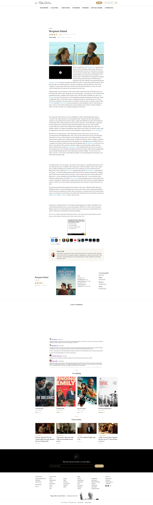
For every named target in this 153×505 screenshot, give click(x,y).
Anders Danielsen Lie (71, 147)
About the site (108, 478)
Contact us (107, 480)
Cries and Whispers (97, 130)
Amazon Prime (52, 480)
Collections (54, 7)
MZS (78, 483)
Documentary (52, 483)
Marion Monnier (90, 170)
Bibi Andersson (54, 195)
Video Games (94, 480)
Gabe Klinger (80, 286)
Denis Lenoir (69, 170)
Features (93, 483)
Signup (99, 2)
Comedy (51, 481)
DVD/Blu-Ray (94, 478)
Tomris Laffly (52, 37)
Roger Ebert (94, 486)
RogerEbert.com (83, 255)
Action (50, 478)
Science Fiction (66, 483)
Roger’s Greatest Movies (40, 478)
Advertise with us (109, 481)
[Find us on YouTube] (108, 485)
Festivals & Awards (96, 7)
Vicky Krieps (63, 103)
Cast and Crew (38, 481)
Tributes (79, 488)
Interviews (85, 7)
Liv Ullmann (63, 195)
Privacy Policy (88, 502)
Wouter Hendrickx (81, 284)
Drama (60, 34)
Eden (101, 75)
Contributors (109, 7)
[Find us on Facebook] (106, 485)
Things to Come (53, 82)
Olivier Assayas (74, 178)
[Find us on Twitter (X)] (110, 485)
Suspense (65, 485)
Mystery (65, 478)
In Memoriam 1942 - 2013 (72, 495)
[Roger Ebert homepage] (43, 2)
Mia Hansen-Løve (90, 67)
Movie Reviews (44, 7)
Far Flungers (80, 485)
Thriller (64, 486)
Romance (65, 481)
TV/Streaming (76, 7)
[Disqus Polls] (76, 322)
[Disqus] (76, 352)
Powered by (52, 244)
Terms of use (80, 502)
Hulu (50, 488)
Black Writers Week (96, 481)
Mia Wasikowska (90, 143)
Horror (50, 486)
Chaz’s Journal (80, 480)
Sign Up (37, 486)
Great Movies (66, 7)
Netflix (64, 480)
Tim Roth (51, 103)
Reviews (50, 28)
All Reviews (37, 480)
